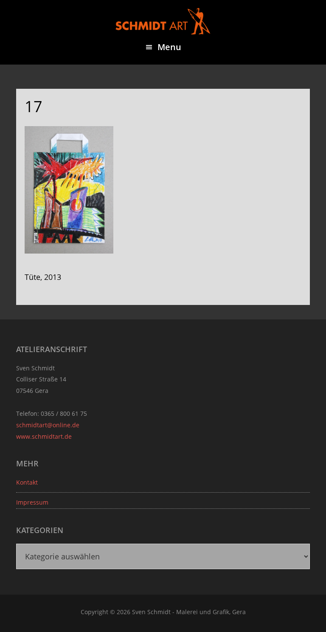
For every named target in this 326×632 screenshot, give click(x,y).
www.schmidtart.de (44, 436)
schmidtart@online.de (47, 425)
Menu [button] (169, 47)
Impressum (32, 502)
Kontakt (27, 482)
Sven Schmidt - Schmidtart (163, 21)
